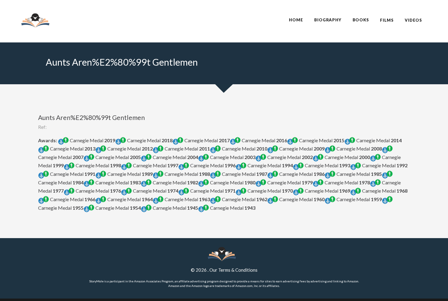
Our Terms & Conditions (233, 270)
